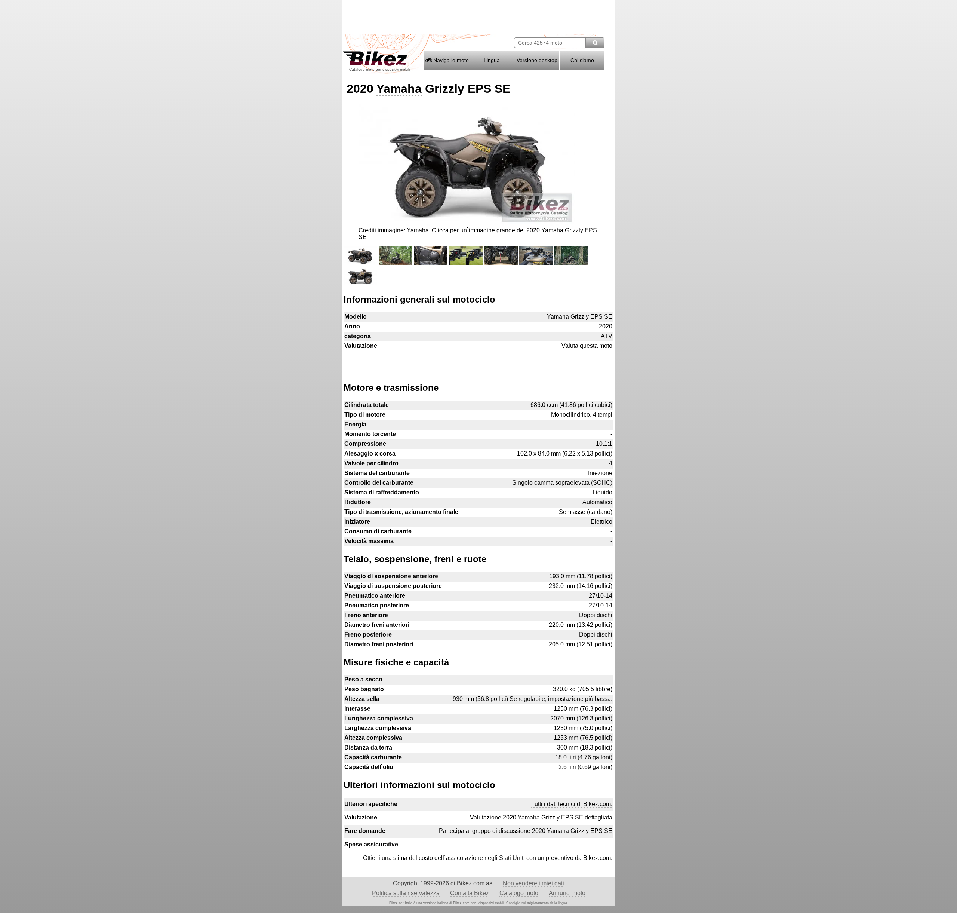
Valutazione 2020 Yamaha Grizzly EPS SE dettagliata (541, 817)
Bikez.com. (597, 858)
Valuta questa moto (586, 346)
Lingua (492, 60)
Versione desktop (537, 60)
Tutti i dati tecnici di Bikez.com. (571, 804)
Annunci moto (567, 893)
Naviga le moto (450, 60)
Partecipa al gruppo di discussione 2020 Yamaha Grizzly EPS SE (525, 831)
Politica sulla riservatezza (406, 893)
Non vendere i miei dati (533, 883)
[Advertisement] (478, 362)
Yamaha (399, 88)
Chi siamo (582, 60)
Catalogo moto (518, 893)
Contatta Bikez (469, 893)
